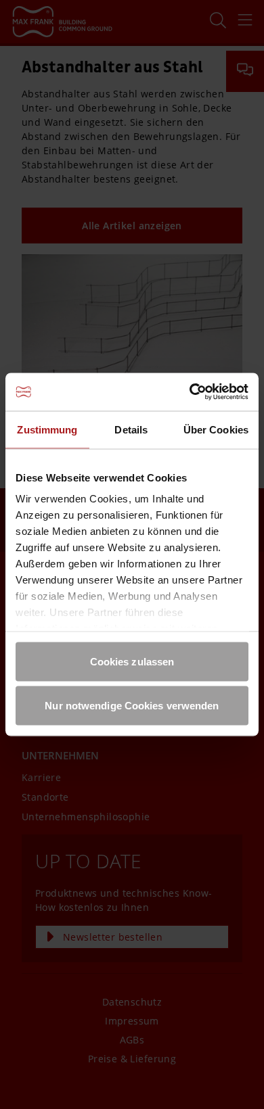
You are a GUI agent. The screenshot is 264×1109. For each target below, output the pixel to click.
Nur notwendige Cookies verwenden (132, 705)
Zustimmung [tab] (47, 429)
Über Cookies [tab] (215, 429)
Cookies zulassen (132, 661)
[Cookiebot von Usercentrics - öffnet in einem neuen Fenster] (189, 392)
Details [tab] (131, 429)
